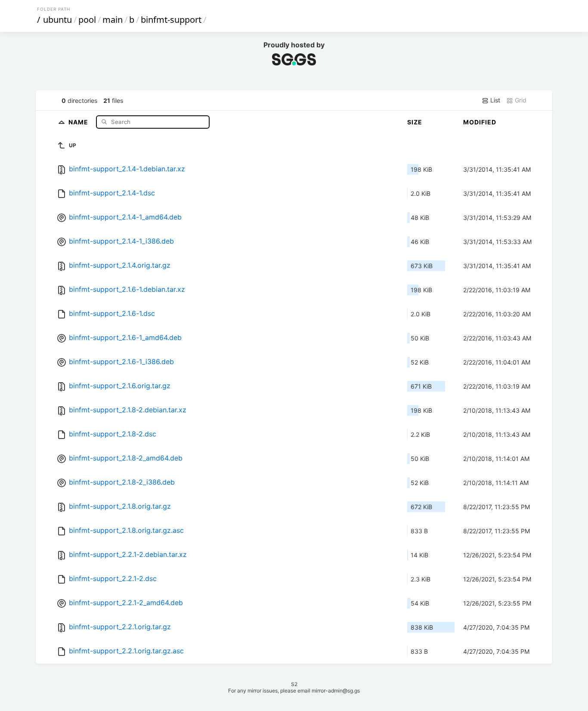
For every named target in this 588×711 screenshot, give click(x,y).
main (112, 19)
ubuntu (57, 19)
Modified (479, 122)
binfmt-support (171, 19)
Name (79, 121)
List (494, 100)
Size (414, 122)
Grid (519, 100)
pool (87, 19)
